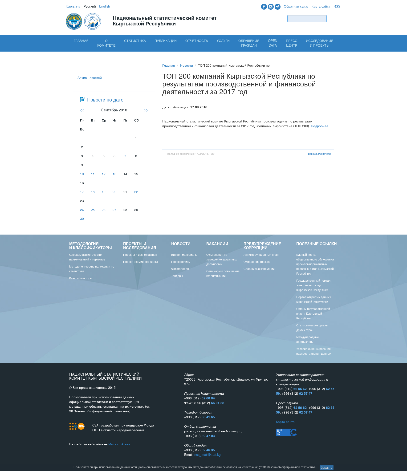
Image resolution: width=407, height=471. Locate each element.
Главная (81, 40)
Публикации (166, 40)
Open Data (272, 43)
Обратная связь (296, 6)
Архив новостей (89, 77)
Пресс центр (291, 43)
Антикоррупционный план (261, 254)
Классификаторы (80, 278)
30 (82, 218)
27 (114, 209)
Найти (334, 18)
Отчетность (196, 40)
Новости (186, 65)
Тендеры (177, 276)
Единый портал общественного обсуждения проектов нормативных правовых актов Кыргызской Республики (315, 263)
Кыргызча (73, 6)
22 (136, 191)
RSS (337, 6)
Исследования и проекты (319, 43)
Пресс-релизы (181, 262)
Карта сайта (321, 6)
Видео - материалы (184, 254)
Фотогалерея (180, 269)
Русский (90, 6)
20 (114, 191)
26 (104, 209)
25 (93, 209)
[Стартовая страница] (84, 21)
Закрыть (326, 467)
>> (146, 110)
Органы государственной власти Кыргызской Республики (313, 313)
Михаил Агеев (119, 444)
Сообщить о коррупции (259, 269)
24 (82, 209)
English (104, 6)
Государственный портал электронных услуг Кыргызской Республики (313, 285)
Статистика (135, 40)
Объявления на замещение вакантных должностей (221, 259)
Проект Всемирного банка (140, 262)
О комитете (106, 43)
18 (93, 191)
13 (114, 173)
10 (82, 173)
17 (82, 191)
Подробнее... (321, 125)
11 (93, 173)
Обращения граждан (248, 43)
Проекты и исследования (140, 254)
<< (82, 110)
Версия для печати (319, 153)
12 (104, 173)
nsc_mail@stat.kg (207, 454)
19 (104, 191)
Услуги (223, 40)
